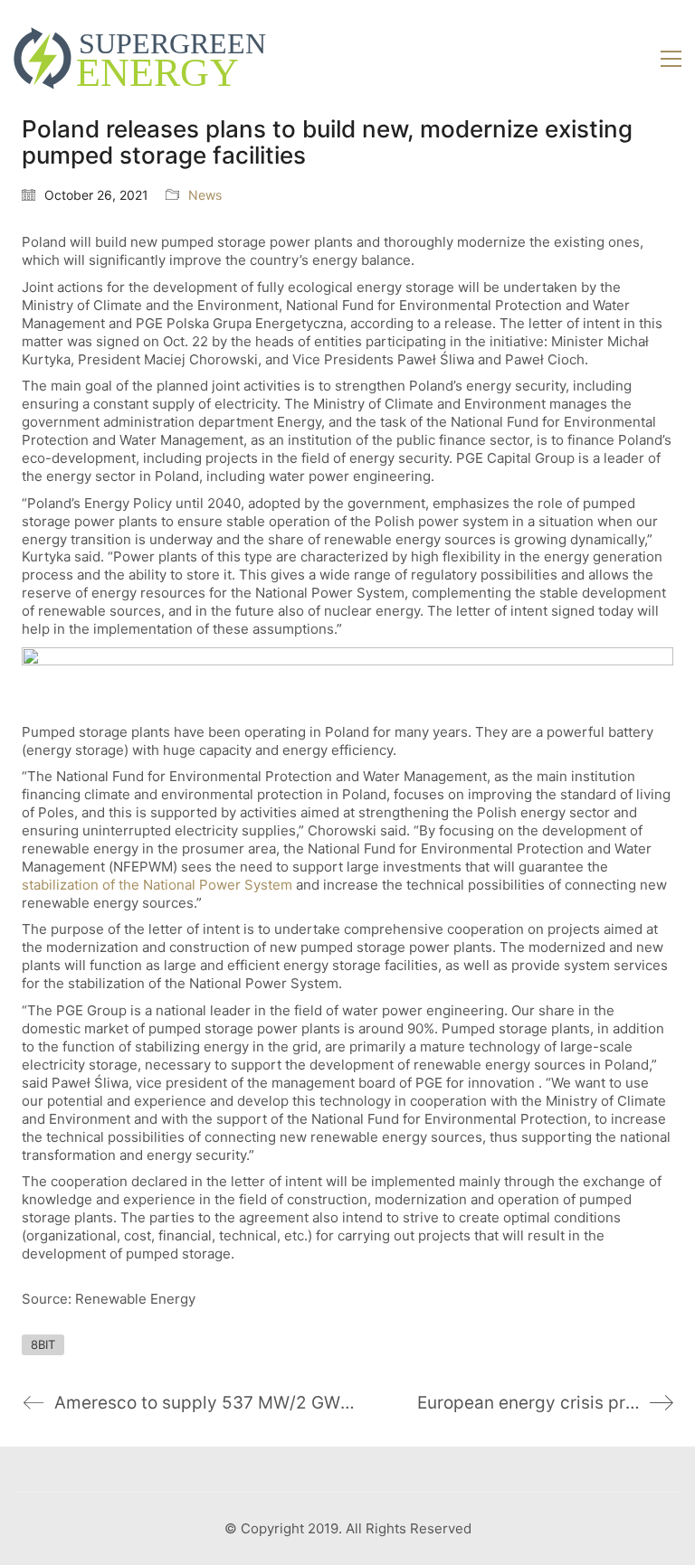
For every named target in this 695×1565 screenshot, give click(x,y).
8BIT (43, 1344)
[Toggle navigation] (671, 58)
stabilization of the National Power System (157, 884)
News (205, 195)
